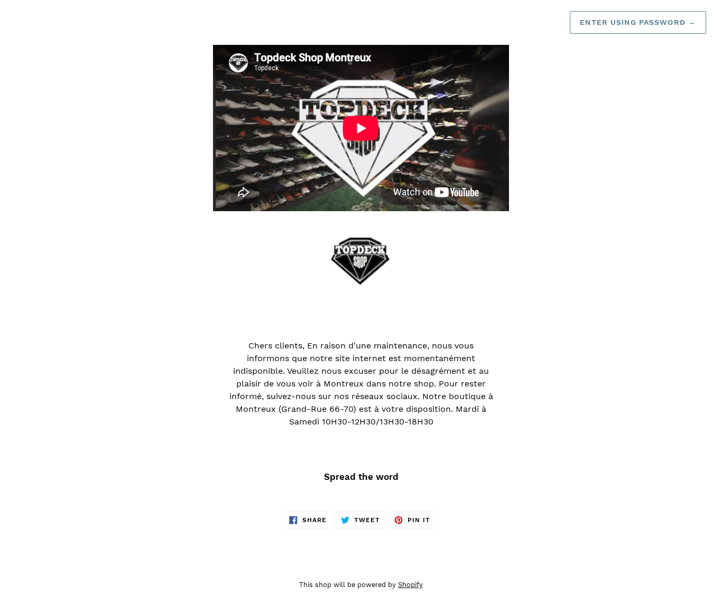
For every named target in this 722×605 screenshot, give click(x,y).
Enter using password (638, 22)
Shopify (410, 585)
